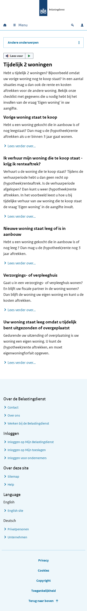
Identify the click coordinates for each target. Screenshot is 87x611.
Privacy (43, 560)
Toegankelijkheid (43, 591)
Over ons (14, 415)
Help (11, 484)
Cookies (43, 570)
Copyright (43, 581)
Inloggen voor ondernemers (27, 458)
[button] (18, 56)
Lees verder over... (22, 145)
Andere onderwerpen (23, 42)
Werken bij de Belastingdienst (28, 423)
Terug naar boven (41, 601)
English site (15, 511)
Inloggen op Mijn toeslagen (27, 450)
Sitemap (13, 476)
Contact (13, 407)
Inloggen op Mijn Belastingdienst (31, 442)
